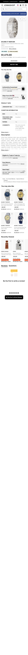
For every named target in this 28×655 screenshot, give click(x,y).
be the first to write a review (14, 297)
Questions (12, 266)
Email (9, 172)
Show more (4, 150)
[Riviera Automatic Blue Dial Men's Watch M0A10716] (25, 214)
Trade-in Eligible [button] (14, 51)
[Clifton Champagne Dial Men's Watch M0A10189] (25, 190)
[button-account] (20, 5)
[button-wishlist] (23, 5)
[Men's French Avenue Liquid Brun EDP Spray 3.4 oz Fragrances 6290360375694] (10, 241)
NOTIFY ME (14, 64)
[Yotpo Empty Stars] (4, 48)
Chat (13, 172)
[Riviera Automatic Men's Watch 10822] (12, 214)
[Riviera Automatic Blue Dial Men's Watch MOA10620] (12, 190)
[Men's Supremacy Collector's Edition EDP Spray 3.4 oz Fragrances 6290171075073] (22, 241)
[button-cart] (26, 5)
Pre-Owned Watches (10, 178)
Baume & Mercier (20, 178)
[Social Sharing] (20, 18)
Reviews (4, 266)
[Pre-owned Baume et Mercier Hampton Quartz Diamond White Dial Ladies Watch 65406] (24, 18)
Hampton (6, 180)
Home (3, 178)
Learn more (9, 90)
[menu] (2, 5)
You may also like (6, 69)
